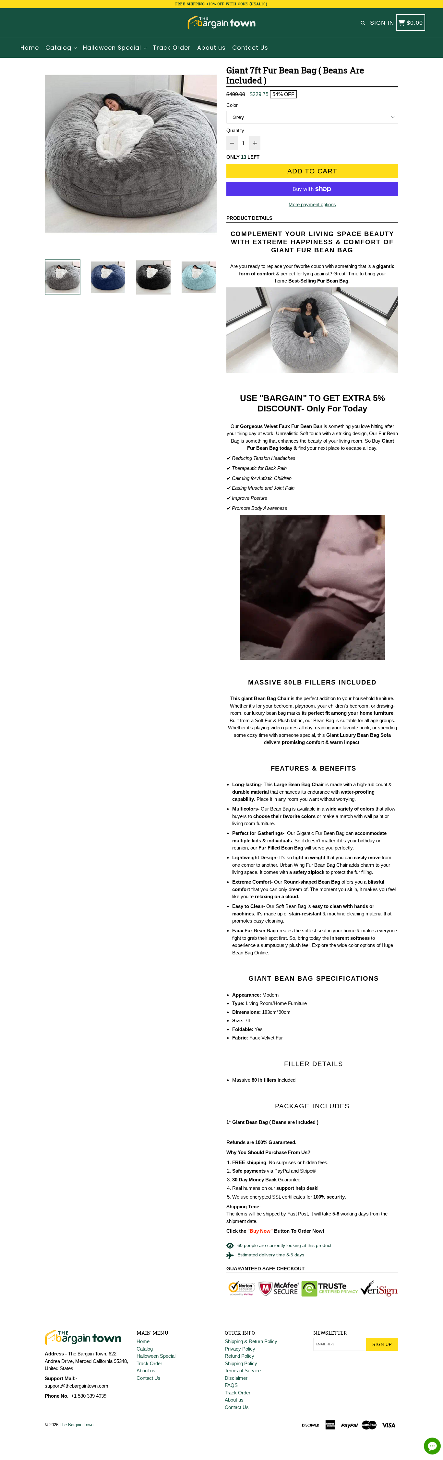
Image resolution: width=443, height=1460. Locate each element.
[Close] (311, 674)
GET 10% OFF (222, 768)
